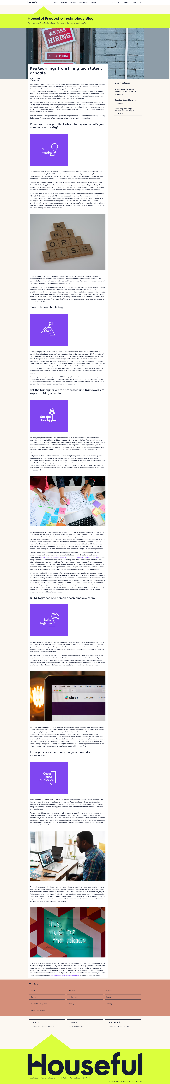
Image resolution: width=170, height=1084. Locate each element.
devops (33, 997)
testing (109, 1004)
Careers (125, 2)
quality (71, 1004)
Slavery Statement (48, 1078)
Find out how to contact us (118, 1026)
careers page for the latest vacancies (65, 975)
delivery (64, 2)
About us (115, 2)
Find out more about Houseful (42, 1026)
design (73, 2)
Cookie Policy (62, 1078)
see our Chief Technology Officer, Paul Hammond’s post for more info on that (69, 557)
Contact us (136, 2)
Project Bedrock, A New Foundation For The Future (125, 90)
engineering (83, 2)
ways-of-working (38, 1010)
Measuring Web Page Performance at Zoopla (124, 110)
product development (39, 1004)
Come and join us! (76, 1026)
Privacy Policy (33, 1078)
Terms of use (75, 1078)
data (56, 2)
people (93, 2)
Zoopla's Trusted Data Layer (126, 100)
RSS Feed (86, 1078)
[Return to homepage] (32, 2)
